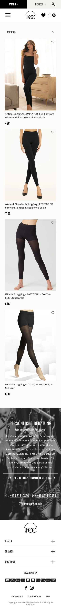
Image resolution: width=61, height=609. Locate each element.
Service (9, 551)
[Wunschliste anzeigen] (43, 15)
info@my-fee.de (33, 503)
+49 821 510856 (19, 495)
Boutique (10, 561)
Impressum (17, 596)
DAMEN (8, 541)
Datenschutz (34, 596)
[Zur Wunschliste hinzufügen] (53, 42)
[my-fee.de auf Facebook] (26, 588)
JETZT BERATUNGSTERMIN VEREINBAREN (30, 478)
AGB (48, 596)
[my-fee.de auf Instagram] (32, 588)
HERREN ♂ (40, 4)
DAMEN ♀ (13, 4)
